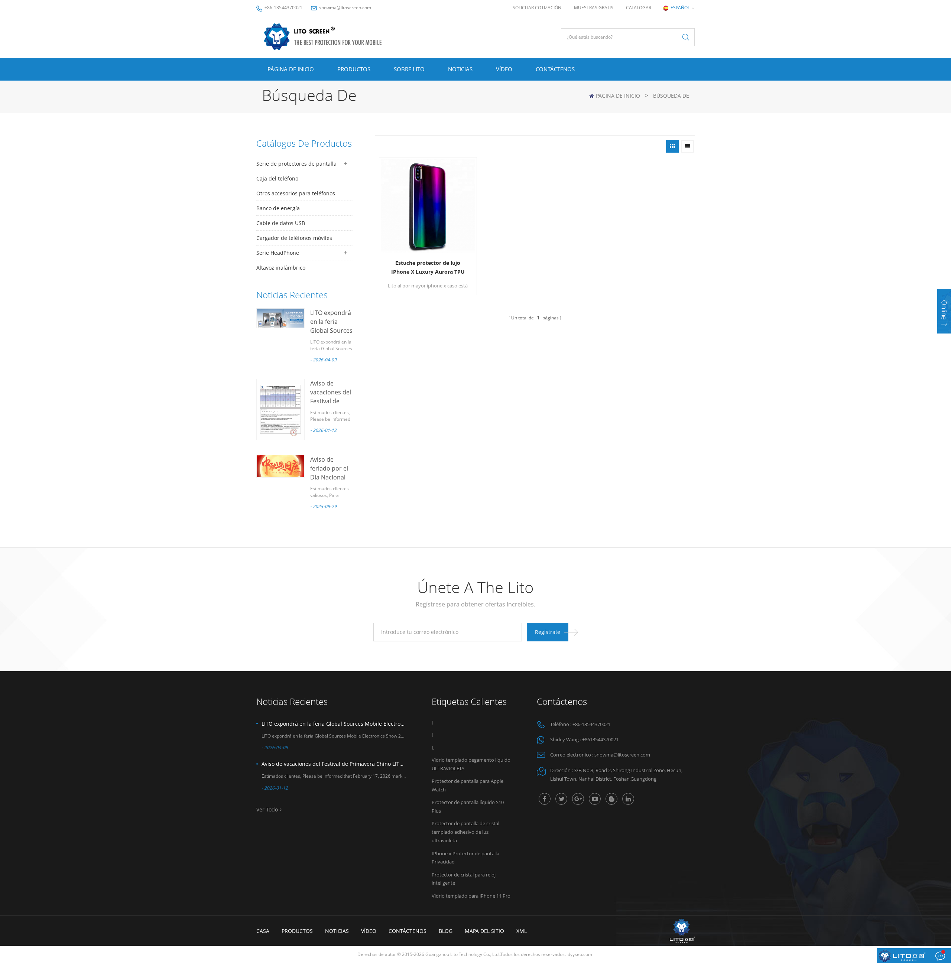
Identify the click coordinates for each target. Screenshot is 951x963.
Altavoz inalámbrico (280, 267)
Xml (521, 930)
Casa (262, 930)
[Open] (944, 311)
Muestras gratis (593, 7)
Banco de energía (278, 208)
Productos (353, 69)
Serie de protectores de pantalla (296, 163)
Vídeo (504, 69)
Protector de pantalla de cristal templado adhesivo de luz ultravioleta (465, 832)
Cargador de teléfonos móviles (294, 237)
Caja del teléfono (277, 178)
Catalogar (638, 7)
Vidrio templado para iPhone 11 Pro (471, 895)
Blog (445, 930)
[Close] (944, 338)
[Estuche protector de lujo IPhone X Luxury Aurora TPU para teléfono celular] (428, 206)
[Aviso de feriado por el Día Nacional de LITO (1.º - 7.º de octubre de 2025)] (280, 466)
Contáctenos (555, 69)
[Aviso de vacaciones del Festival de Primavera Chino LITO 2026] (280, 409)
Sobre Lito (409, 69)
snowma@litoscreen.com (345, 7)
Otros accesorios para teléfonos (295, 193)
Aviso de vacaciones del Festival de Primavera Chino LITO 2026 (334, 763)
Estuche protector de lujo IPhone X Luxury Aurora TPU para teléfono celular (428, 267)
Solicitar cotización (537, 7)
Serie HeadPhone (277, 252)
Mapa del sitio (484, 930)
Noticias (460, 69)
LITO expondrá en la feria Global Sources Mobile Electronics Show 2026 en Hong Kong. (334, 723)
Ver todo (267, 809)
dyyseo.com (580, 954)
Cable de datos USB (280, 223)
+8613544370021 (600, 739)
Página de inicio (290, 69)
